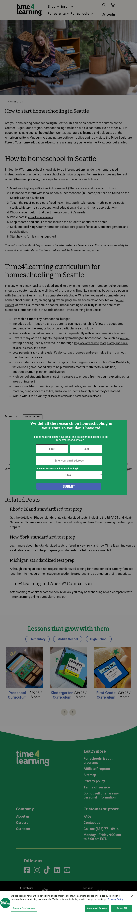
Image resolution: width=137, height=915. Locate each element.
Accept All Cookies (97, 908)
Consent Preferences (24, 908)
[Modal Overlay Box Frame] (68, 457)
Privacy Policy (115, 899)
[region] (68, 903)
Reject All (122, 908)
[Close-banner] (131, 896)
